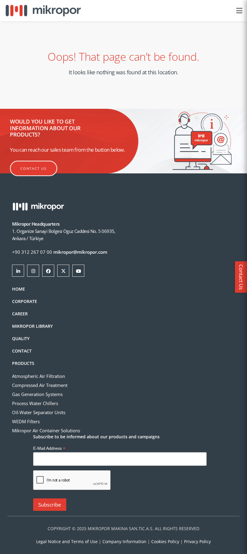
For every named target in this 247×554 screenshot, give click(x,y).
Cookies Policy (165, 541)
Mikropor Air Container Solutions (46, 430)
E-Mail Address (49, 448)
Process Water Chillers (35, 403)
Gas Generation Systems (37, 394)
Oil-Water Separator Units (38, 412)
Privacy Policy (197, 541)
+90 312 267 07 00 (32, 252)
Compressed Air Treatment (39, 385)
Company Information (124, 541)
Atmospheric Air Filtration (38, 376)
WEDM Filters (26, 421)
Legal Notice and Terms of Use (67, 541)
